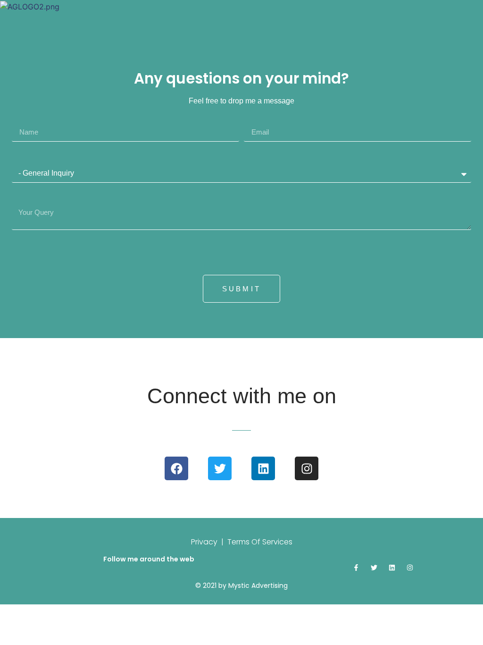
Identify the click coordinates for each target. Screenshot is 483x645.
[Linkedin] (263, 468)
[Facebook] (176, 468)
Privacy (204, 541)
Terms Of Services (259, 541)
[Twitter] (220, 468)
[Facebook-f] (356, 567)
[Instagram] (306, 468)
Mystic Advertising (258, 585)
